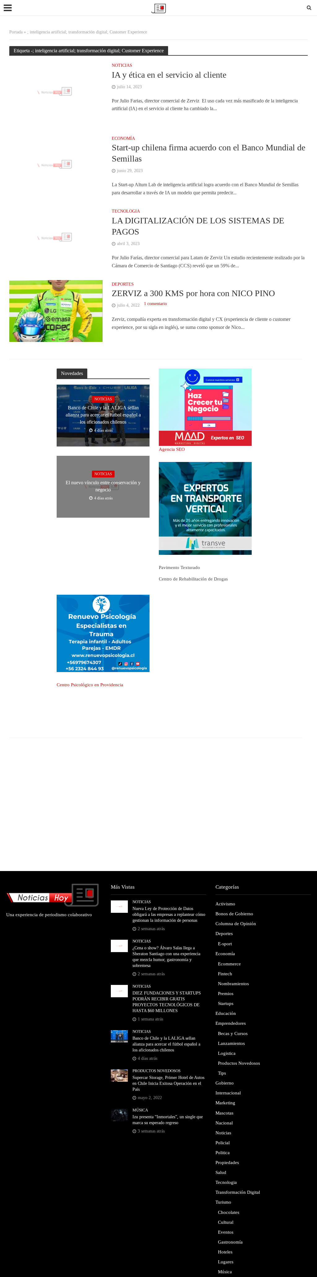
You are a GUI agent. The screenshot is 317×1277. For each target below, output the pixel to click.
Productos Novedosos (156, 1070)
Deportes (123, 284)
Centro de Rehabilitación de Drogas (193, 578)
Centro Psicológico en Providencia (90, 684)
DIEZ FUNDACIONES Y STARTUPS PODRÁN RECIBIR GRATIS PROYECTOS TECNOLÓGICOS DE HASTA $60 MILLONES (166, 1002)
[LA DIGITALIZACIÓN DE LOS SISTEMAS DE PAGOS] (55, 237)
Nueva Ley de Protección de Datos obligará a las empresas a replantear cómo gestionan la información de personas (168, 914)
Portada (16, 32)
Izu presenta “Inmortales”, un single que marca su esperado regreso (167, 1120)
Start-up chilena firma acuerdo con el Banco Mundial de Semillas (208, 153)
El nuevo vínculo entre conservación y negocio (103, 486)
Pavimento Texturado (179, 567)
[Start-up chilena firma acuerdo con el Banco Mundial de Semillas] (55, 164)
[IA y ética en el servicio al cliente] (55, 91)
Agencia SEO (172, 449)
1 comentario (155, 303)
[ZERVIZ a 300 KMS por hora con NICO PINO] (55, 310)
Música (140, 1110)
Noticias (122, 65)
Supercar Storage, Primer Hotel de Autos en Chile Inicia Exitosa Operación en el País (168, 1083)
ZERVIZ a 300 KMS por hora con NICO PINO (193, 293)
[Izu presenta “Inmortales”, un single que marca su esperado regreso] (119, 1114)
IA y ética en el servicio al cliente (169, 75)
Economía (123, 138)
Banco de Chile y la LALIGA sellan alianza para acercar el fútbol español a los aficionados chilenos (103, 415)
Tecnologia (126, 211)
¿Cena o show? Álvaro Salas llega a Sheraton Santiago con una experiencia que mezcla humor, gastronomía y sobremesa (166, 957)
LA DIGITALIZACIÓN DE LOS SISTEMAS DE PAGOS (198, 226)
